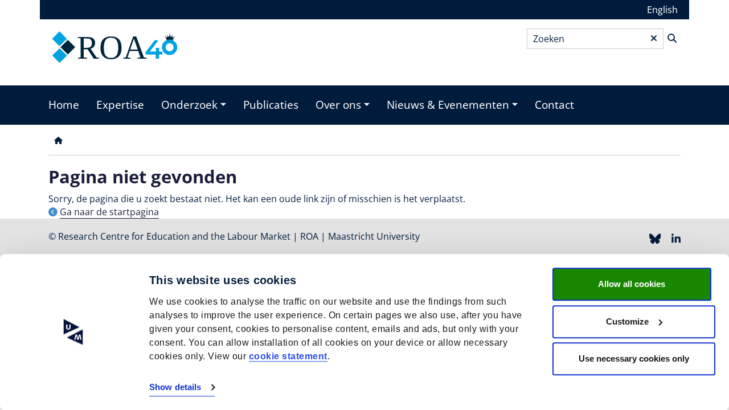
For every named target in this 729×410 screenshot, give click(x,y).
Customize (627, 321)
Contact (554, 104)
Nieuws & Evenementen (448, 104)
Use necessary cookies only (634, 358)
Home (63, 104)
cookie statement (288, 356)
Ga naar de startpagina (109, 212)
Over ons (338, 104)
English (662, 9)
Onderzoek (189, 104)
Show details (175, 387)
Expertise (120, 104)
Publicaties (270, 104)
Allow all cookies (631, 284)
